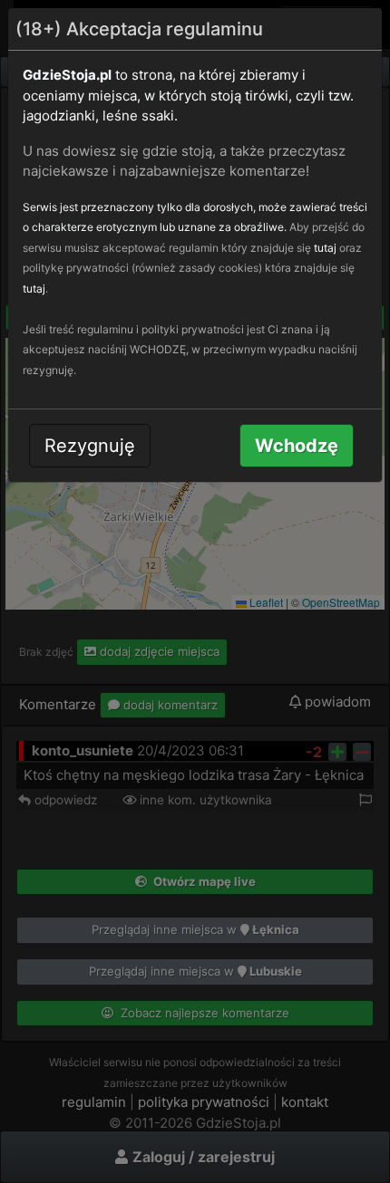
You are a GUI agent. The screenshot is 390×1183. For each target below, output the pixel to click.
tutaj (325, 248)
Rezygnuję (89, 446)
